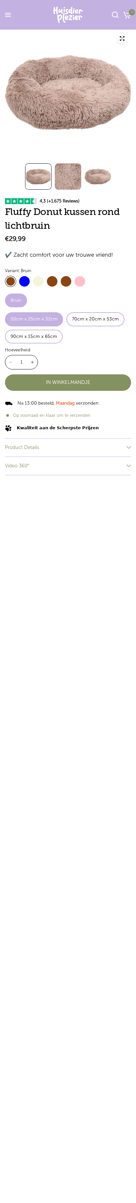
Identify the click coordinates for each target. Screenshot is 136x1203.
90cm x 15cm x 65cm (34, 336)
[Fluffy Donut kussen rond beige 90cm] (52, 281)
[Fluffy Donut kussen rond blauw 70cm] (24, 281)
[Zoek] (115, 15)
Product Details (22, 447)
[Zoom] (122, 38)
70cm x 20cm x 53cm (95, 319)
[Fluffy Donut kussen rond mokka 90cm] (66, 281)
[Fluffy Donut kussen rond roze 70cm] (80, 281)
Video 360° (17, 466)
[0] (126, 15)
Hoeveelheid (17, 349)
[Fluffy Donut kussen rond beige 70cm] (38, 281)
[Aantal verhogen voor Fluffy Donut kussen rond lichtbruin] (32, 362)
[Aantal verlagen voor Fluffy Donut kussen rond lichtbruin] (10, 362)
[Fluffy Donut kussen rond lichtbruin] (10, 281)
